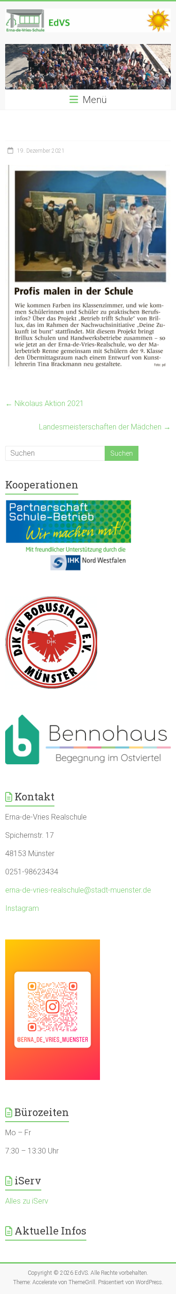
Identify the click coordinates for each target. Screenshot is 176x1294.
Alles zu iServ (26, 1201)
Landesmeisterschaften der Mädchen (105, 426)
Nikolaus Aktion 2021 (44, 403)
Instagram (22, 908)
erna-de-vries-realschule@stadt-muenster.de (78, 890)
